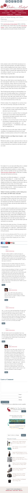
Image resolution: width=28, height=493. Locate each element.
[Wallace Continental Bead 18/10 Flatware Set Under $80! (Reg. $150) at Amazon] (10, 459)
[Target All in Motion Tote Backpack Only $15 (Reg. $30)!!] (10, 481)
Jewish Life (10, 14)
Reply (3, 284)
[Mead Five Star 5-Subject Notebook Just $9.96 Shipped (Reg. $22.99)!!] (10, 443)
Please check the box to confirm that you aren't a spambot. (14, 404)
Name (20, 394)
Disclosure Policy (9, 490)
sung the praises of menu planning (10, 24)
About (11, 10)
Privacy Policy (15, 490)
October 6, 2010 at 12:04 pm (10, 330)
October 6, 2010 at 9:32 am (10, 307)
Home (6, 10)
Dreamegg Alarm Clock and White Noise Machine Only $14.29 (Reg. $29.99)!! (19, 475)
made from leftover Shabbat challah (8, 172)
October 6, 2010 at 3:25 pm (13, 346)
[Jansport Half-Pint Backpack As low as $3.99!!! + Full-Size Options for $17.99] (10, 454)
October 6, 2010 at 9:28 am (13, 289)
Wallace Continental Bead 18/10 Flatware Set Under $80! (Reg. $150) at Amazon (20, 459)
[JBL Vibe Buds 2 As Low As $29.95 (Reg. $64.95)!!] (10, 448)
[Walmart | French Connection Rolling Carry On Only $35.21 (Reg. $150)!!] (10, 464)
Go (23, 411)
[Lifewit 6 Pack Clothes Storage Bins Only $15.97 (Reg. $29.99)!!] (10, 470)
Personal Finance (19, 10)
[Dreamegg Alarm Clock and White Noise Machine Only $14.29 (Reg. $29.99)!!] (10, 475)
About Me (20, 490)
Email (20, 397)
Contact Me (18, 14)
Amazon (14, 12)
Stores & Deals (5, 12)
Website (20, 399)
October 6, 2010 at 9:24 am (10, 250)
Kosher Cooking (22, 12)
